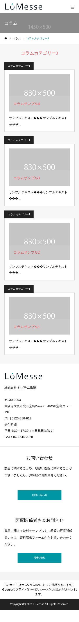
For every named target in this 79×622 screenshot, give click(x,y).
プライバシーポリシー (30, 589)
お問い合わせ (39, 495)
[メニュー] (72, 6)
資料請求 (39, 557)
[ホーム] (5, 38)
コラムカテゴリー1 (19, 65)
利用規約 (55, 589)
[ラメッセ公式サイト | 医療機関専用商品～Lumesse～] (23, 7)
